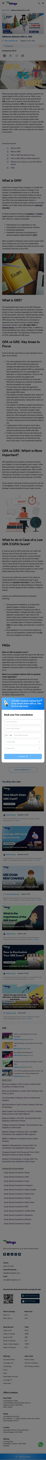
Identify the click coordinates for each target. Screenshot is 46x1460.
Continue (22, 756)
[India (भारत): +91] (6, 735)
